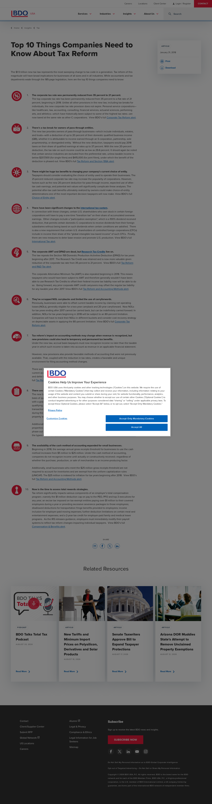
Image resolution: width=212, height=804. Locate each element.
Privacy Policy (55, 410)
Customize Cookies (57, 418)
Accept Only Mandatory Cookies (136, 418)
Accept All (136, 427)
